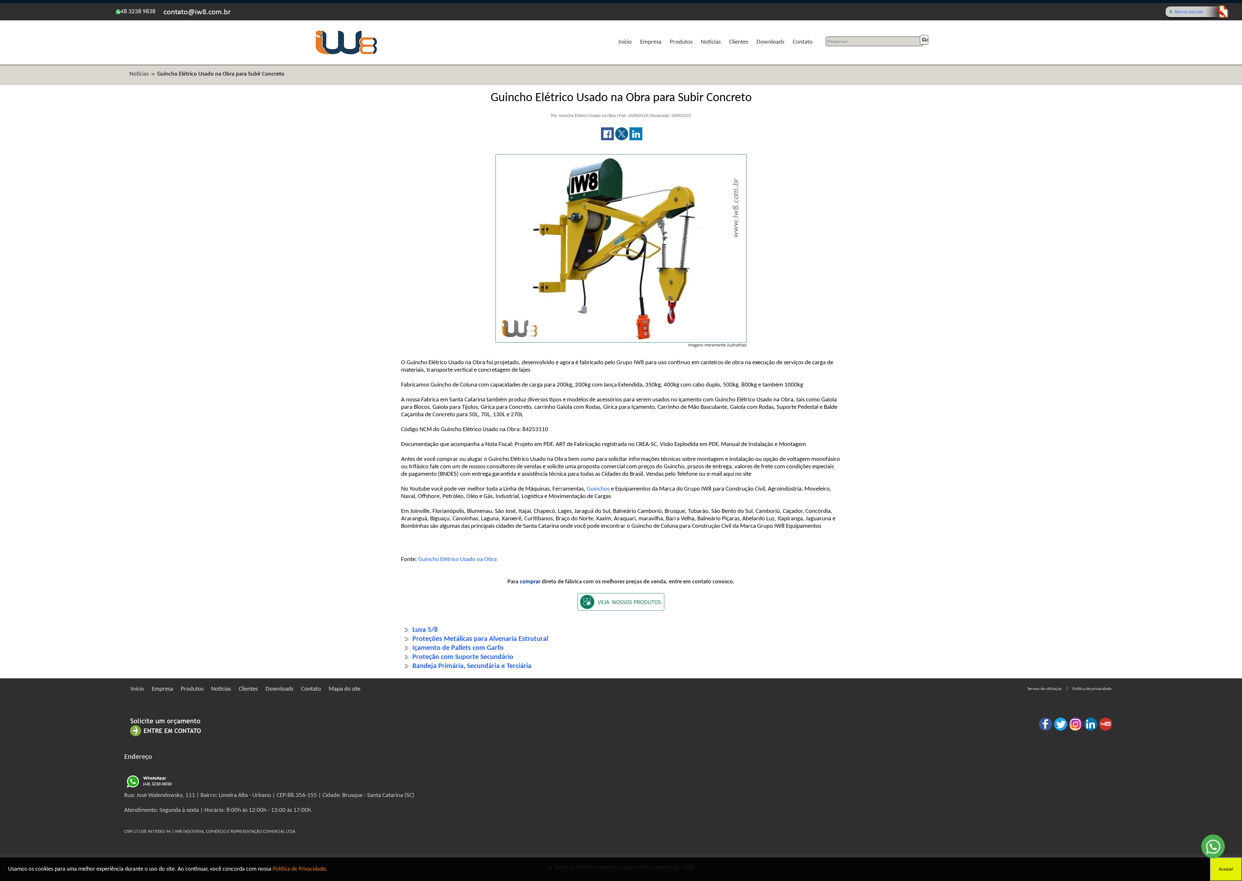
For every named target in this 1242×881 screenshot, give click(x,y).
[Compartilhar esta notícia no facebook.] (607, 139)
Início (625, 42)
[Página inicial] (346, 53)
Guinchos (598, 489)
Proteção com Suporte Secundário (462, 657)
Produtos (681, 42)
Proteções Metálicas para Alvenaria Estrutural (480, 639)
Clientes (738, 42)
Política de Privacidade (299, 869)
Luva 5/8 (425, 630)
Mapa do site (344, 689)
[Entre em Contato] (165, 736)
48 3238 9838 (138, 12)
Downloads (770, 42)
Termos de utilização (1044, 689)
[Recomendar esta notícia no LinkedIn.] (635, 139)
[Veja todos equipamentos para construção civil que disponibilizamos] (621, 606)
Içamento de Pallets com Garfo (458, 648)
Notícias (711, 42)
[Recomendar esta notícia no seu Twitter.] (621, 139)
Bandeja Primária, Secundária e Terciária (471, 666)
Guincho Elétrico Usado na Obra (457, 560)
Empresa (650, 42)
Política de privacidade (1092, 689)
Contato (802, 42)
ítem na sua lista (1189, 12)
